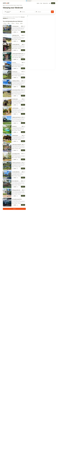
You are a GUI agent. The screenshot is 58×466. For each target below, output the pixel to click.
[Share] (6, 26)
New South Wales (10, 5)
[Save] (4, 26)
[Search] (52, 11)
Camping (18, 5)
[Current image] (6, 87)
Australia (6, 5)
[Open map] (41, 42)
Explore (4, 5)
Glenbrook (14, 5)
